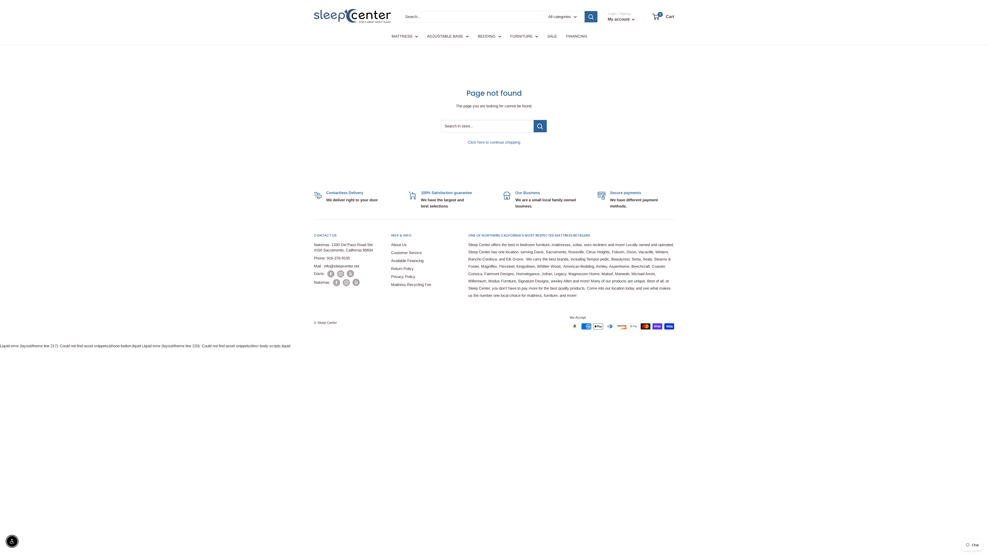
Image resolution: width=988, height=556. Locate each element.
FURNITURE (521, 36)
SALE (552, 36)
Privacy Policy (403, 276)
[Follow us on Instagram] (340, 273)
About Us (399, 244)
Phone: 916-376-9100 (332, 258)
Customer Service (406, 252)
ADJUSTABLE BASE (445, 36)
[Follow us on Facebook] (330, 273)
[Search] (591, 16)
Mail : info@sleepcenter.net (336, 266)
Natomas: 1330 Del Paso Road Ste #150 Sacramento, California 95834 (343, 247)
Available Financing (407, 260)
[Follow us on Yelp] (350, 273)
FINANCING (576, 36)
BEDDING (487, 36)
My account (619, 19)
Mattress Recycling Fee (411, 284)
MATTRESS (402, 36)
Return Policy (402, 268)
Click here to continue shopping (494, 142)
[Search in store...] (540, 126)
